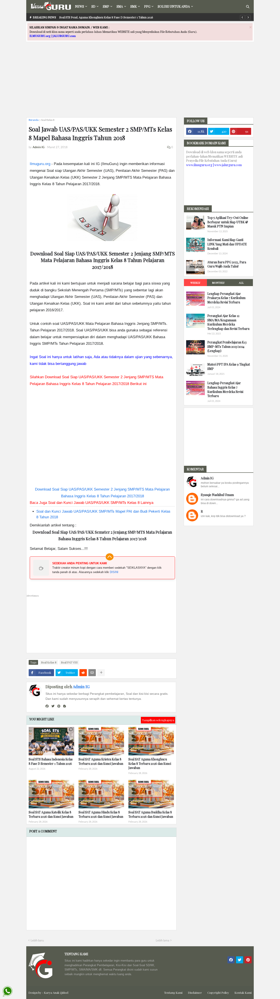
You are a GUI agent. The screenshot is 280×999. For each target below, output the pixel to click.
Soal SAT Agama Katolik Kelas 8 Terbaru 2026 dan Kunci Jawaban (51, 814)
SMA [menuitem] (120, 6)
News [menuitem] (79, 6)
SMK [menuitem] (133, 6)
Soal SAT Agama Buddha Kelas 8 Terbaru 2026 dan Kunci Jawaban (150, 814)
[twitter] (52, 706)
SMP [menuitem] (106, 6)
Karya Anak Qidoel (56, 992)
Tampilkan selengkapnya (158, 720)
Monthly (218, 282)
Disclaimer (195, 992)
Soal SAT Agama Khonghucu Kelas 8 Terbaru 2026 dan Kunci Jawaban (149, 763)
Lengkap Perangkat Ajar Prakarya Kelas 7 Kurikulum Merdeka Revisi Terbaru (226, 298)
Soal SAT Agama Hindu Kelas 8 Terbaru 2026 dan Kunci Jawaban (101, 814)
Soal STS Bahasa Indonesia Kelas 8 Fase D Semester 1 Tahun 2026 (51, 761)
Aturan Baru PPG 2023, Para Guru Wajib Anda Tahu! (226, 264)
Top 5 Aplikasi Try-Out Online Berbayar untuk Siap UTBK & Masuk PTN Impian (227, 222)
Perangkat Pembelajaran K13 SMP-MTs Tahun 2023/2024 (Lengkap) (227, 346)
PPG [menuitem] (147, 6)
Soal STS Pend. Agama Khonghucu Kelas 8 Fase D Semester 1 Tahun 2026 (106, 17)
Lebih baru (37, 940)
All (241, 282)
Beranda (33, 119)
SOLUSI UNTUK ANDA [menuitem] (174, 6)
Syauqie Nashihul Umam (217, 495)
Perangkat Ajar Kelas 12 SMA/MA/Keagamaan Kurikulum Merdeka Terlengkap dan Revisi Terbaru (228, 322)
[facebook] (47, 706)
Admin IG (81, 686)
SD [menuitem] (93, 6)
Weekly (195, 282)
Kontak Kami (243, 992)
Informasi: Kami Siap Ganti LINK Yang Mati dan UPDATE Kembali (227, 244)
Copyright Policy (218, 992)
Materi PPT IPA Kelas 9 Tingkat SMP (228, 366)
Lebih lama (162, 940)
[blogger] (64, 706)
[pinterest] (58, 706)
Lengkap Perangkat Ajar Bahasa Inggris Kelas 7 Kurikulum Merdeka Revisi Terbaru (225, 389)
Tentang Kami (173, 992)
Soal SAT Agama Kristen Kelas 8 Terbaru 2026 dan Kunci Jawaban (101, 761)
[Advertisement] (140, 83)
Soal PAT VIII (69, 662)
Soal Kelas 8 (47, 119)
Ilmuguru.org (40, 164)
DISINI (114, 572)
